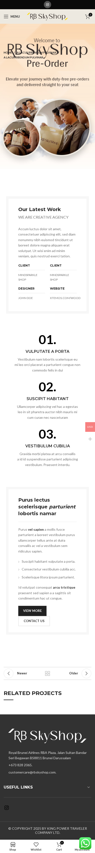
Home (8, 52)
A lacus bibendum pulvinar (36, 52)
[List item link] (47, 765)
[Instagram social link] (47, 4)
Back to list (47, 673)
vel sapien (36, 529)
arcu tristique (64, 587)
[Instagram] (7, 809)
